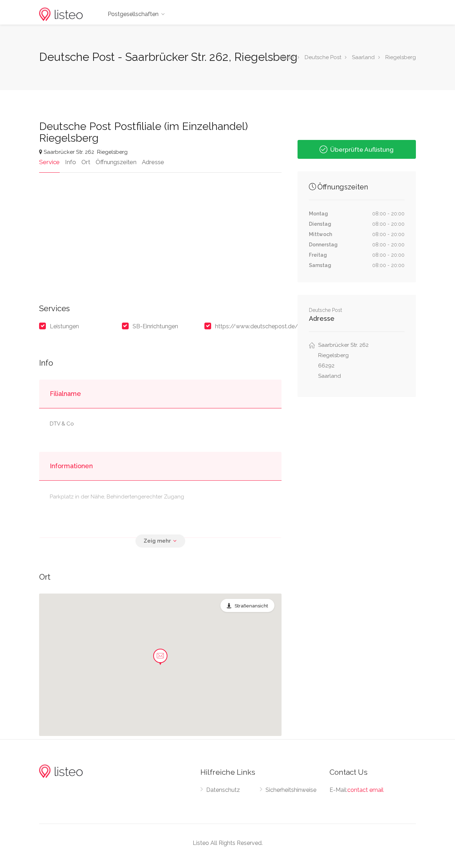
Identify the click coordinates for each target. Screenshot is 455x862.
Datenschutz (223, 790)
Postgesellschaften (133, 14)
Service (49, 162)
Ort (85, 162)
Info (70, 162)
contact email (365, 790)
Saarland (363, 57)
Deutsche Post (323, 57)
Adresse (153, 162)
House (286, 57)
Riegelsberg (400, 57)
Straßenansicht (251, 605)
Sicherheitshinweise (291, 790)
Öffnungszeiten (116, 162)
